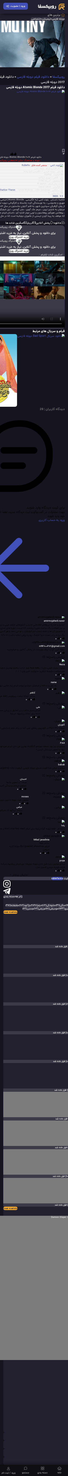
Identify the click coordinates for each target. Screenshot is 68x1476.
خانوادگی (48, 905)
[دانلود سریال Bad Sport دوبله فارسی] (41, 336)
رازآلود (24, 905)
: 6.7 (58, 196)
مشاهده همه (10, 912)
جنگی (60, 905)
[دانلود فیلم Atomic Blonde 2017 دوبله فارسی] (37, 119)
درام (35, 905)
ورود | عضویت (17, 6)
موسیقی (51, 908)
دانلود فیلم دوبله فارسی (33, 77)
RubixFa (26, 165)
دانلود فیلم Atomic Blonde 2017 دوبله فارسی (35, 87)
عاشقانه (12, 905)
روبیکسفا (58, 77)
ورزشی (39, 908)
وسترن (28, 908)
